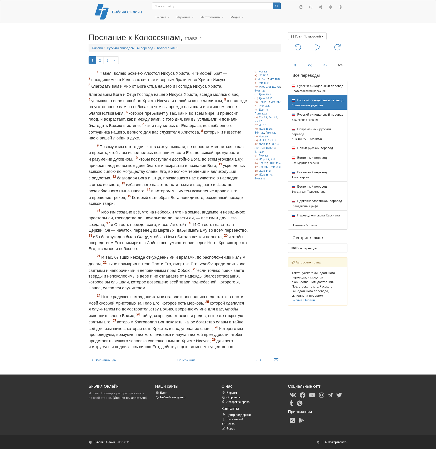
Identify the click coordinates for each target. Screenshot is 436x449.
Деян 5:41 (265, 94)
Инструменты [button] (211, 17)
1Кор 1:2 (264, 144)
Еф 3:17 (263, 167)
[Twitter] (339, 395)
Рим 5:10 (269, 147)
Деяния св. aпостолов (130, 397)
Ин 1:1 (263, 125)
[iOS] (292, 420)
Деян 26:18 (265, 98)
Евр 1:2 (272, 117)
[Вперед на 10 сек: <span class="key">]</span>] (337, 46)
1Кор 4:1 (264, 159)
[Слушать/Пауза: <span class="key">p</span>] (317, 46)
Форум (230, 428)
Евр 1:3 (263, 109)
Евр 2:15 (264, 102)
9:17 (272, 159)
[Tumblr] (291, 403)
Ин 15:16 (263, 79)
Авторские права (238, 402)
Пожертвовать (337, 442)
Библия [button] (161, 17)
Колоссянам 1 (167, 47)
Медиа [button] (235, 17)
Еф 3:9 (263, 117)
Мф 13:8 (275, 79)
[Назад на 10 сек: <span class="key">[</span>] (298, 46)
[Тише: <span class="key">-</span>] (295, 65)
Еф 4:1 (276, 86)
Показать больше (304, 225)
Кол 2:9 (263, 136)
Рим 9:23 (275, 167)
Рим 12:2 (263, 82)
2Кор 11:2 (264, 170)
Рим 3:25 (264, 105)
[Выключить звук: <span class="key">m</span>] (325, 65)
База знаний (234, 419)
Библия (97, 47)
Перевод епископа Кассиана (318, 215)
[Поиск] (277, 5)
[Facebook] (302, 395)
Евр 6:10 (263, 75)
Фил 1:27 (260, 90)
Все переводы (306, 248)
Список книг (186, 359)
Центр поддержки (238, 415)
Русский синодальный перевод (130, 47)
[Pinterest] (299, 403)
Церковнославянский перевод (317, 203)
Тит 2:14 (259, 151)
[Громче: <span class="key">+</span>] (310, 65)
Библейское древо (172, 397)
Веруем (231, 393)
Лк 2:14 (272, 140)
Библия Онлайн (127, 12)
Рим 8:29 (270, 132)
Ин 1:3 (258, 121)
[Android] (301, 420)
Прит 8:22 (261, 113)
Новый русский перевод (314, 147)
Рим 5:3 (263, 155)
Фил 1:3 (262, 71)
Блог (163, 393)
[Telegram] (330, 395)
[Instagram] (321, 395)
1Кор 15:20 (265, 128)
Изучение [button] (183, 17)
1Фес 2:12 (265, 86)
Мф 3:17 (275, 102)
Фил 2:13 (260, 178)
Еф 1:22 (259, 132)
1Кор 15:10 (265, 174)
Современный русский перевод (311, 133)
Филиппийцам (105, 359)
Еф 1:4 (274, 144)
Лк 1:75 (259, 147)
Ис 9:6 (262, 140)
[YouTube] (312, 395)
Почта (230, 424)
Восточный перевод (309, 159)
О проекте (233, 397)
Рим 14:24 (274, 163)
